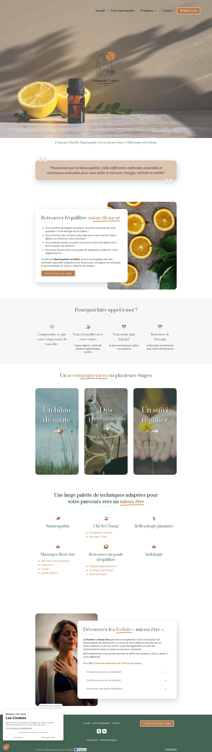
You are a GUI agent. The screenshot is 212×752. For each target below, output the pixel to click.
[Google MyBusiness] (99, 731)
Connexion (171, 749)
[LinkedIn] (104, 731)
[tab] (127, 672)
